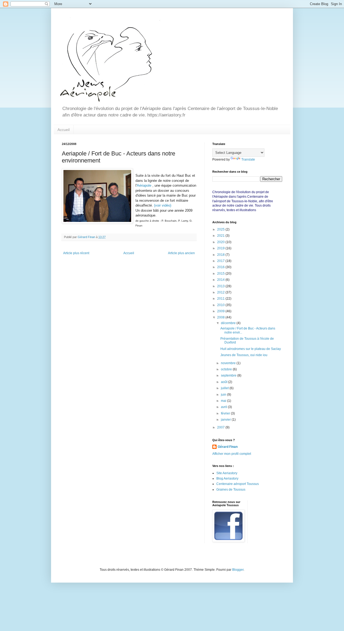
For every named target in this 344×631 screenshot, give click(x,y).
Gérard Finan (228, 447)
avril (224, 407)
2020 (221, 242)
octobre (227, 369)
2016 (221, 267)
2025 (221, 229)
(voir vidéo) (162, 205)
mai (224, 401)
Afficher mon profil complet (231, 454)
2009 (221, 311)
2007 (221, 427)
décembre (228, 323)
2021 (221, 235)
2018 (221, 255)
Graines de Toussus (230, 489)
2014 (221, 280)
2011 (221, 298)
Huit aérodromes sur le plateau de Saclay (250, 349)
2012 (221, 292)
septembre (229, 375)
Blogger (237, 570)
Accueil (64, 129)
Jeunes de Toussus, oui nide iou (243, 355)
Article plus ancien (181, 253)
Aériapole (144, 185)
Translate (248, 159)
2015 (221, 273)
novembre (228, 363)
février (226, 413)
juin (224, 394)
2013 (221, 286)
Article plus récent (76, 253)
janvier (226, 419)
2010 (221, 305)
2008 (221, 317)
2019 (221, 248)
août (224, 382)
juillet (225, 388)
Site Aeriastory (226, 473)
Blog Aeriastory (227, 478)
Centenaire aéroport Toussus (237, 484)
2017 (221, 261)
